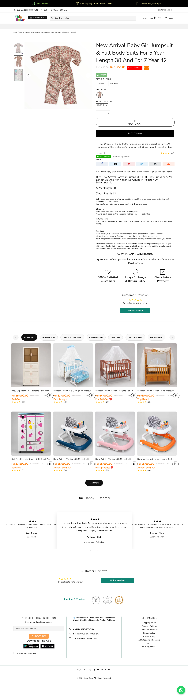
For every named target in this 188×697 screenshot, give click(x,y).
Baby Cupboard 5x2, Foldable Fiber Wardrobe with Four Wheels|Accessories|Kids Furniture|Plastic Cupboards (31, 390)
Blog (149, 643)
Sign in (169, 10)
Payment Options (149, 626)
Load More (94, 483)
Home (15, 32)
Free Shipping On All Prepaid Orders (96, 3)
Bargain (103, 75)
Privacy (34, 653)
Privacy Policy (149, 636)
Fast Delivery (42, 3)
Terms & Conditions (149, 629)
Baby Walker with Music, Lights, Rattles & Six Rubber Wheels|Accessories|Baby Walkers (157, 459)
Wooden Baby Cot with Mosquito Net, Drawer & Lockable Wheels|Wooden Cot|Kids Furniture (115, 390)
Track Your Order (149, 647)
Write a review (135, 310)
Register (160, 10)
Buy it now (135, 133)
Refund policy (149, 633)
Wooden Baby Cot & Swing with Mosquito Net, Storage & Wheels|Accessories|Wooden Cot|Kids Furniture (73, 390)
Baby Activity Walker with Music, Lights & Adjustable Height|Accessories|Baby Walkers (73, 459)
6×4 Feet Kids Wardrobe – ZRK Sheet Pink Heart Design (31, 459)
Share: (99, 159)
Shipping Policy (149, 622)
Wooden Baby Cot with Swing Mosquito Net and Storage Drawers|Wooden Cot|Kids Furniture (157, 390)
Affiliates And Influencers (149, 640)
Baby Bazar (20, 18)
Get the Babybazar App (151, 3)
